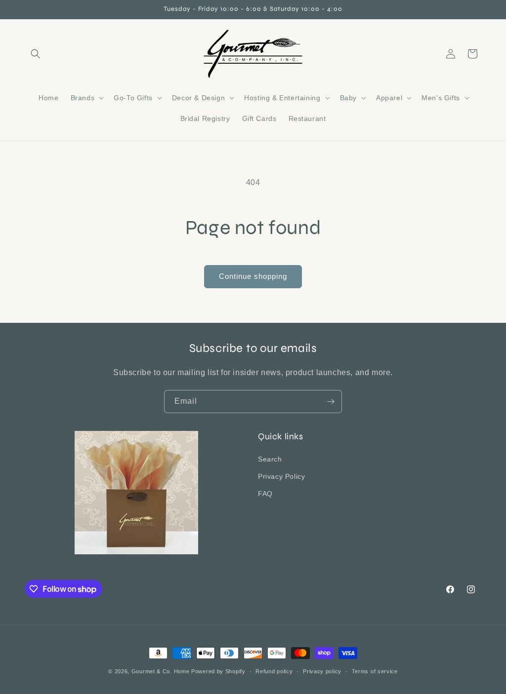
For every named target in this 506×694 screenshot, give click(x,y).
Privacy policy (322, 671)
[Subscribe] (330, 401)
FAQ (265, 494)
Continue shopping (253, 276)
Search (270, 459)
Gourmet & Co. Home (160, 671)
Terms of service (375, 671)
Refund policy (274, 671)
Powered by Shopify (218, 671)
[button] (35, 54)
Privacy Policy (281, 476)
